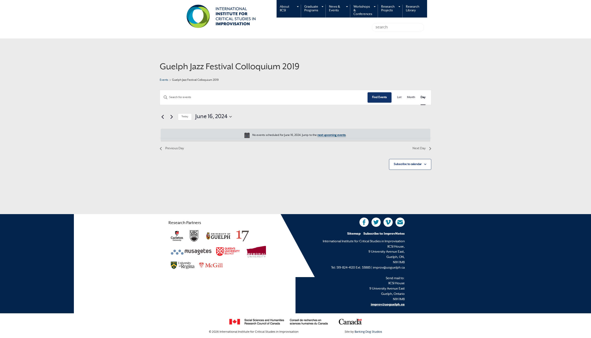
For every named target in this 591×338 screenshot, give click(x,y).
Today (184, 117)
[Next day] (171, 117)
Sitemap (354, 233)
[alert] (295, 135)
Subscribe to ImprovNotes (384, 233)
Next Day (419, 148)
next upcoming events (331, 135)
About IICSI (284, 8)
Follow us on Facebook (364, 222)
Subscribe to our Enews (400, 222)
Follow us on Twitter (376, 222)
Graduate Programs (311, 8)
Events (164, 80)
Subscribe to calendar (408, 164)
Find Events (379, 97)
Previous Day (174, 148)
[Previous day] (162, 117)
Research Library (412, 8)
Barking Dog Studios (368, 332)
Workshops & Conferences (362, 10)
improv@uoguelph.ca (388, 304)
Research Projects (388, 8)
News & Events (334, 8)
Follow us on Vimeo (388, 222)
